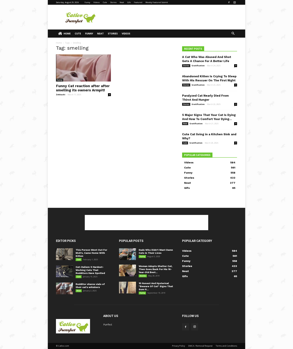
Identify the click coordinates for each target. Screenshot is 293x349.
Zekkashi (60, 94)
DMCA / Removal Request (200, 345)
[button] (233, 33)
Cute (105, 2)
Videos (96, 2)
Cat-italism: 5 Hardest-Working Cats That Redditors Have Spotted (90, 270)
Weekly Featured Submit (156, 2)
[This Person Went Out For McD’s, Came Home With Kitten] (64, 254)
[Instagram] (234, 2)
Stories (113, 2)
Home (67, 33)
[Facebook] (228, 2)
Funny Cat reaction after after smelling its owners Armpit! (83, 88)
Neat (122, 2)
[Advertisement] (175, 17)
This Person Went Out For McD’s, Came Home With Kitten (91, 252)
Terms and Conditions (226, 345)
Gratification (198, 65)
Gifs (129, 2)
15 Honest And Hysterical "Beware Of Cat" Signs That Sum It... (156, 286)
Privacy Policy (178, 345)
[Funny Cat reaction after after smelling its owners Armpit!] (83, 68)
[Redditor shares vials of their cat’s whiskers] (64, 288)
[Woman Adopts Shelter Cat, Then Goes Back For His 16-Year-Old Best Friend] (127, 270)
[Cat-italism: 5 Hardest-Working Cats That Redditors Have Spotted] (64, 271)
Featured (138, 2)
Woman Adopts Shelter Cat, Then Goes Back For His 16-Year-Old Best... (155, 269)
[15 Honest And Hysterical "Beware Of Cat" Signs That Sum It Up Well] (127, 287)
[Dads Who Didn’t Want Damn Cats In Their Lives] (127, 254)
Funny (87, 2)
